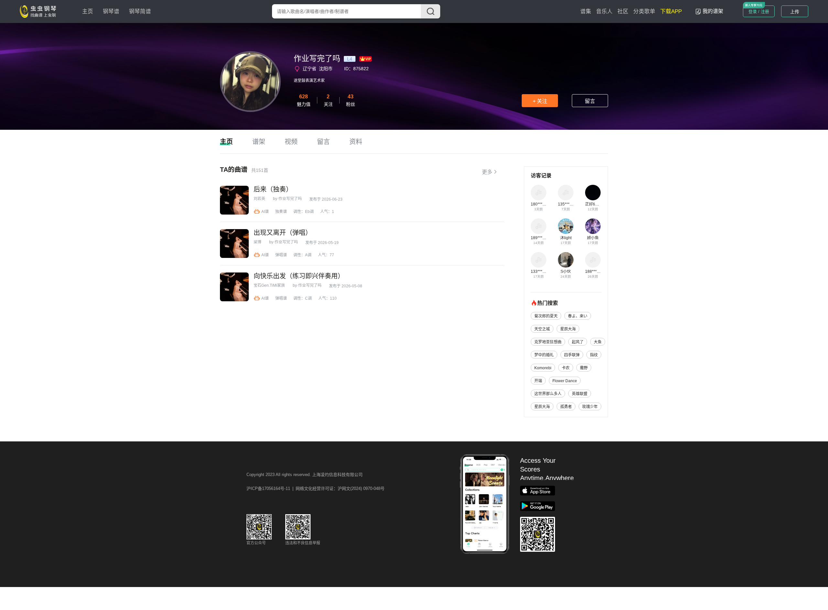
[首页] (39, 11)
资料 (355, 141)
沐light (566, 238)
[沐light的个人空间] (565, 226)
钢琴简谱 (140, 11)
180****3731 (542, 204)
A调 (308, 255)
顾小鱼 (593, 238)
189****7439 (542, 238)
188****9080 (596, 271)
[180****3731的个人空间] (538, 192)
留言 (590, 101)
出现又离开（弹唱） (283, 232)
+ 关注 (540, 101)
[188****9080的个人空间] (593, 260)
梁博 (257, 242)
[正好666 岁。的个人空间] (593, 192)
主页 (87, 11)
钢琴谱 (111, 11)
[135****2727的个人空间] (565, 192)
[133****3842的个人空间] (538, 260)
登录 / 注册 (758, 11)
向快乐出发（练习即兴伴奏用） (299, 276)
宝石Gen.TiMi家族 (269, 285)
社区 (622, 11)
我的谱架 (713, 11)
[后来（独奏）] (234, 200)
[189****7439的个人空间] (538, 226)
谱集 (585, 11)
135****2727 (569, 204)
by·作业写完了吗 (287, 199)
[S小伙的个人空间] (565, 260)
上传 (794, 11)
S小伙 (566, 271)
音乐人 (604, 11)
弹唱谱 (281, 255)
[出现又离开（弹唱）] (234, 243)
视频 (291, 141)
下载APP (671, 11)
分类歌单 (644, 11)
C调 (308, 298)
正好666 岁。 (596, 204)
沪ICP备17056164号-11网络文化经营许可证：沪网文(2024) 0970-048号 (315, 488)
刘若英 (259, 199)
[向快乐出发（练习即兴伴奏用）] (234, 286)
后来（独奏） (273, 189)
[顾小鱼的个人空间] (593, 226)
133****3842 (542, 271)
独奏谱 (281, 211)
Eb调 (309, 211)
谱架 (258, 141)
